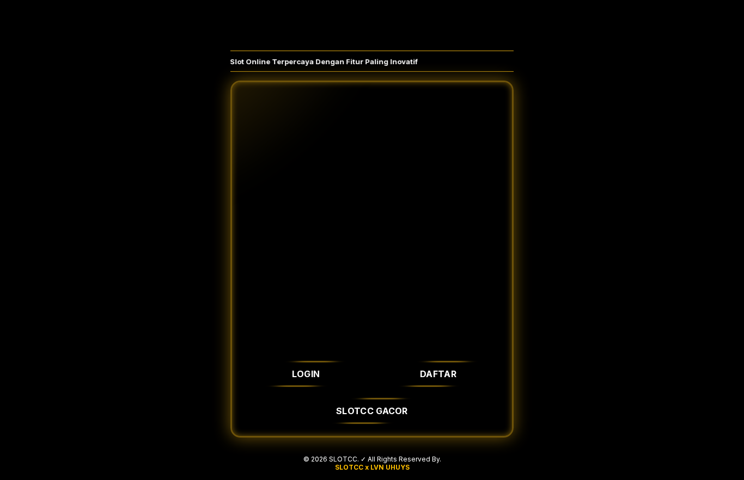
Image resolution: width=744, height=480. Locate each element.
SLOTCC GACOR (372, 410)
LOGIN (306, 373)
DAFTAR (438, 373)
